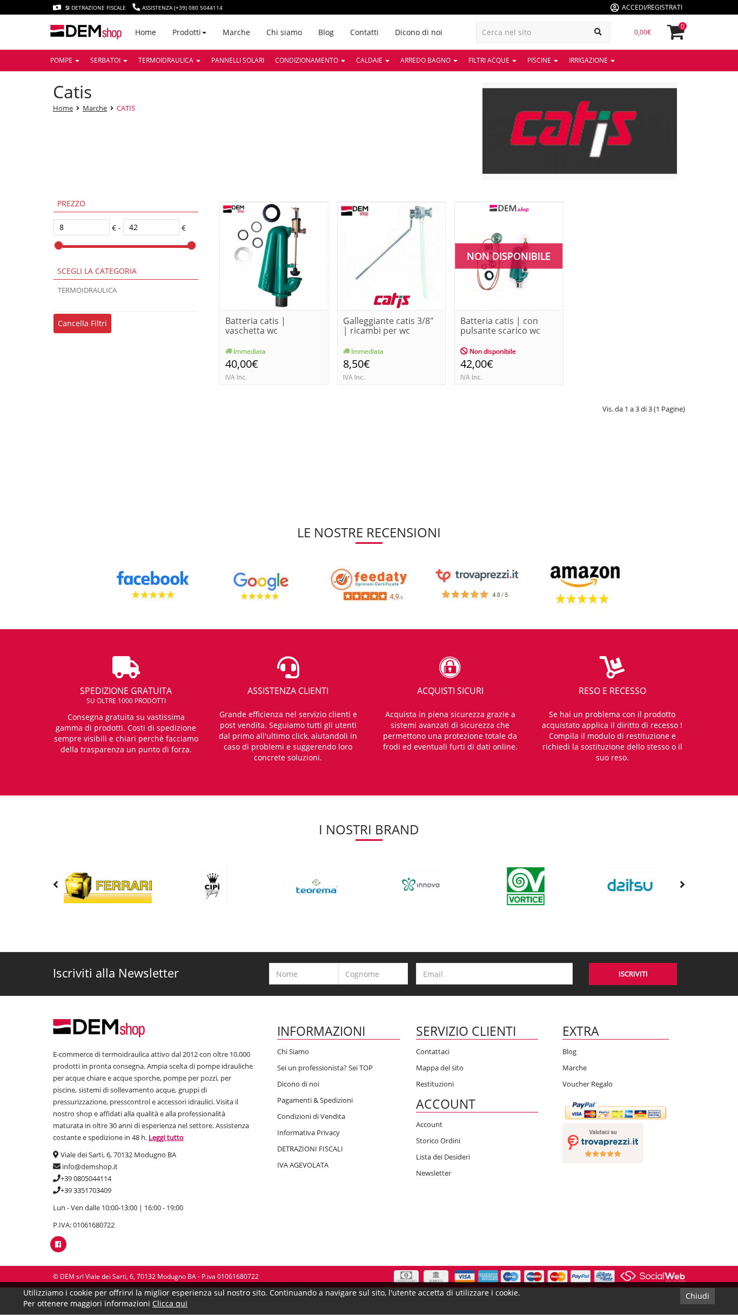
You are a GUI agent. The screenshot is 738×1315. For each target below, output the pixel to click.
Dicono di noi (298, 1084)
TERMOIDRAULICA (166, 60)
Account (429, 1124)
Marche (95, 108)
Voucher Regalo (587, 1084)
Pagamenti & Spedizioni (315, 1100)
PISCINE (540, 60)
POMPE (62, 60)
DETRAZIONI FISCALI (310, 1149)
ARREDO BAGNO (426, 60)
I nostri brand (369, 829)
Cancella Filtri (82, 323)
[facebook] (58, 1244)
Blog (569, 1051)
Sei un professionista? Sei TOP (325, 1068)
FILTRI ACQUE (489, 60)
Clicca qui (169, 1303)
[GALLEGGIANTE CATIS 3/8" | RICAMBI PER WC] (392, 255)
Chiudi (697, 1296)
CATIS (126, 108)
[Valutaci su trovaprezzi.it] (602, 1142)
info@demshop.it (90, 1166)
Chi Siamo (293, 1051)
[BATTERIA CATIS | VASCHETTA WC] (274, 255)
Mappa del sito (440, 1068)
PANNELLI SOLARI (237, 60)
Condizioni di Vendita (311, 1116)
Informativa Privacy (308, 1132)
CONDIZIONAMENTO (307, 60)
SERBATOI (106, 60)
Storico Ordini (438, 1140)
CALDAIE (370, 60)
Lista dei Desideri (443, 1157)
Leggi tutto (166, 1137)
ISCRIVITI (633, 974)
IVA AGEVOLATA (302, 1165)
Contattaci (432, 1051)
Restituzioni (435, 1084)
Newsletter (433, 1173)
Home (63, 108)
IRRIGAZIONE (589, 60)
